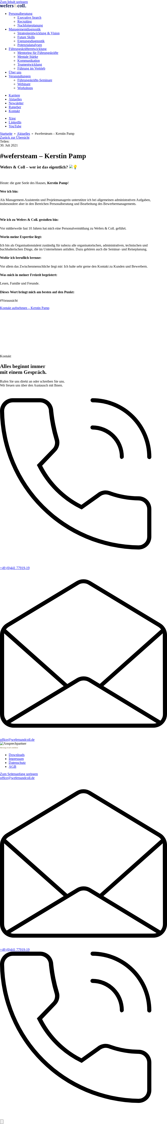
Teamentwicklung (29, 64)
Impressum (16, 759)
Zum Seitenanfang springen (19, 774)
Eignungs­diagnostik (31, 41)
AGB (12, 766)
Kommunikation (28, 60)
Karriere (14, 95)
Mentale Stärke (27, 56)
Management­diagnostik (25, 29)
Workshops (25, 88)
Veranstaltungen (20, 76)
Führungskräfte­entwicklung (28, 49)
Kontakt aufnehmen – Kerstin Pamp (24, 308)
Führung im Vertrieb (31, 68)
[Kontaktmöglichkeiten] (1, 1121)
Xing (12, 118)
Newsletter (16, 103)
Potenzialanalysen (29, 45)
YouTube (15, 126)
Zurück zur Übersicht (14, 137)
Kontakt (14, 111)
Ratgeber (15, 107)
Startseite (6, 133)
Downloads (17, 755)
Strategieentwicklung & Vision (38, 33)
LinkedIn (15, 122)
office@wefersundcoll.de (17, 739)
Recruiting (24, 21)
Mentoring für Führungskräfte (37, 53)
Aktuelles (15, 99)
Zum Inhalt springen (14, 2)
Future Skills (26, 37)
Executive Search (29, 17)
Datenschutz (17, 762)
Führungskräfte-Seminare (34, 80)
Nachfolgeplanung (30, 25)
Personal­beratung (20, 13)
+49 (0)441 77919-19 (15, 568)
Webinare (23, 84)
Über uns (15, 72)
